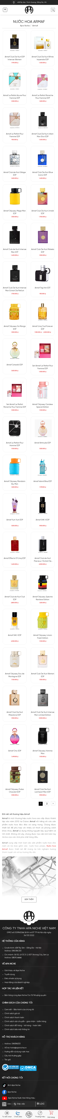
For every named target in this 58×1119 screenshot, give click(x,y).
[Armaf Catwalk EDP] (15, 350)
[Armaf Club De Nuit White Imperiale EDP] (43, 42)
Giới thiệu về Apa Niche (15, 971)
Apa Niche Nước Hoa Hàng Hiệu (21, 1098)
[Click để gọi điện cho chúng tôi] (29, 1114)
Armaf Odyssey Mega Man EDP (15, 212)
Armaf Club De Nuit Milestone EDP (15, 713)
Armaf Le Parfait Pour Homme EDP (14, 444)
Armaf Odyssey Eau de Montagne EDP (14, 675)
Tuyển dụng (10, 974)
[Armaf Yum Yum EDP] (15, 505)
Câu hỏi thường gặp (13, 1056)
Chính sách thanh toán (14, 1018)
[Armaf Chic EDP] (15, 736)
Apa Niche (25, 26)
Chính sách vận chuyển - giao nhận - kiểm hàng (25, 1021)
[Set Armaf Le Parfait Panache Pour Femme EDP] (15, 390)
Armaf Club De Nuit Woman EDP (42, 675)
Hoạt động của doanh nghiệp (17, 982)
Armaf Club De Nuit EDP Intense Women (15, 58)
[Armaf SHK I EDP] (15, 621)
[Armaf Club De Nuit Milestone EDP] (15, 698)
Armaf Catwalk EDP (15, 365)
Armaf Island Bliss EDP (43, 481)
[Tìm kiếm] (53, 10)
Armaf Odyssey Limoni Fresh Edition (42, 636)
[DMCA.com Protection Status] (28, 1068)
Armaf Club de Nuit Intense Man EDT (14, 251)
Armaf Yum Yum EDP (14, 520)
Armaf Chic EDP (14, 751)
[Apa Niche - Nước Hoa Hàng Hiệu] (29, 9)
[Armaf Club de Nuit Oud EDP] (15, 582)
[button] (5, 10)
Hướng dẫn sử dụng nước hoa (17, 1052)
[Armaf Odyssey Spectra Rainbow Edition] (43, 582)
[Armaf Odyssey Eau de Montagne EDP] (15, 659)
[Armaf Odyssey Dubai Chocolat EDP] (15, 775)
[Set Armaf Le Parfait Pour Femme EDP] (43, 350)
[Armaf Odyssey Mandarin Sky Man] (15, 467)
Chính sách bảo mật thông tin (17, 1029)
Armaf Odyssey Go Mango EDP (15, 327)
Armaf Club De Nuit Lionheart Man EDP (42, 790)
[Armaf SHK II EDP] (43, 505)
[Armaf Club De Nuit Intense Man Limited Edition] (43, 698)
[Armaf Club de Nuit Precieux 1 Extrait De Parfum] (43, 544)
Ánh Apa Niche (14, 1085)
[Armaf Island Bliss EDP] (43, 467)
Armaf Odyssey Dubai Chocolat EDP (14, 790)
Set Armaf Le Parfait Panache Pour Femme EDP (15, 406)
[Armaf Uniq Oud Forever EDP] (43, 312)
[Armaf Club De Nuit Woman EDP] (43, 659)
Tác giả (8, 1060)
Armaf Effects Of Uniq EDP (14, 558)
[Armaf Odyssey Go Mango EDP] (15, 312)
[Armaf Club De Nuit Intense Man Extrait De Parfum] (15, 273)
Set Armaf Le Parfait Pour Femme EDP (42, 367)
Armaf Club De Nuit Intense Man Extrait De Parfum (14, 289)
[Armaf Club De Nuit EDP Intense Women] (15, 42)
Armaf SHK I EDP (14, 635)
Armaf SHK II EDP (42, 520)
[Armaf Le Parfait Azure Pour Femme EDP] (15, 81)
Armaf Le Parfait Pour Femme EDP (14, 135)
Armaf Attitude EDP (42, 443)
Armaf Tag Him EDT (42, 288)
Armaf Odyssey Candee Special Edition (42, 406)
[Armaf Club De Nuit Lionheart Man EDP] (43, 775)
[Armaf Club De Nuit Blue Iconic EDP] (43, 158)
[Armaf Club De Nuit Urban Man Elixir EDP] (43, 119)
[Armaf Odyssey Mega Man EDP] (15, 196)
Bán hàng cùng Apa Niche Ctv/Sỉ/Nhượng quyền (25, 995)
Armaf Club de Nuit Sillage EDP (15, 174)
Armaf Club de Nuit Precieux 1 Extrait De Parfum (42, 560)
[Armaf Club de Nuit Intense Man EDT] (15, 235)
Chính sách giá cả (12, 1013)
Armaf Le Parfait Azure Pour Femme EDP (14, 97)
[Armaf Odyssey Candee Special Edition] (43, 390)
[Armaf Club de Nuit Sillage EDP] (15, 158)
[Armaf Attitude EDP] (43, 428)
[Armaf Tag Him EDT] (43, 273)
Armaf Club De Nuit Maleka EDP (42, 251)
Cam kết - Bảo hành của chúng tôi (19, 1010)
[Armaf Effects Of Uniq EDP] (15, 544)
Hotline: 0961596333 (13, 1044)
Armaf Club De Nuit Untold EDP (43, 212)
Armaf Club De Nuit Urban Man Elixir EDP (42, 135)
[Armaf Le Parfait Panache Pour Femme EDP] (43, 81)
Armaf (35, 26)
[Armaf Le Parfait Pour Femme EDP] (15, 119)
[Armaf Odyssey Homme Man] (43, 736)
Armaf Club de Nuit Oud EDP (15, 598)
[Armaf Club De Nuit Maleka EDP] (43, 235)
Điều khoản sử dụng (13, 978)
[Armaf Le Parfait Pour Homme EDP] (15, 428)
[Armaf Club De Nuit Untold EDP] (43, 196)
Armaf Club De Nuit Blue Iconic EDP (42, 174)
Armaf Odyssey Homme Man (43, 752)
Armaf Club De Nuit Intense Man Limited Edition (42, 713)
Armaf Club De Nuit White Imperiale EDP (43, 58)
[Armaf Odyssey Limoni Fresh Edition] (43, 621)
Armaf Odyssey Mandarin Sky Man (14, 483)
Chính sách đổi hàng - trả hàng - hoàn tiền (23, 1026)
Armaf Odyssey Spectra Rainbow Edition (43, 598)
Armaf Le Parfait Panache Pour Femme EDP (42, 97)
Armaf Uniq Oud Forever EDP (42, 327)
